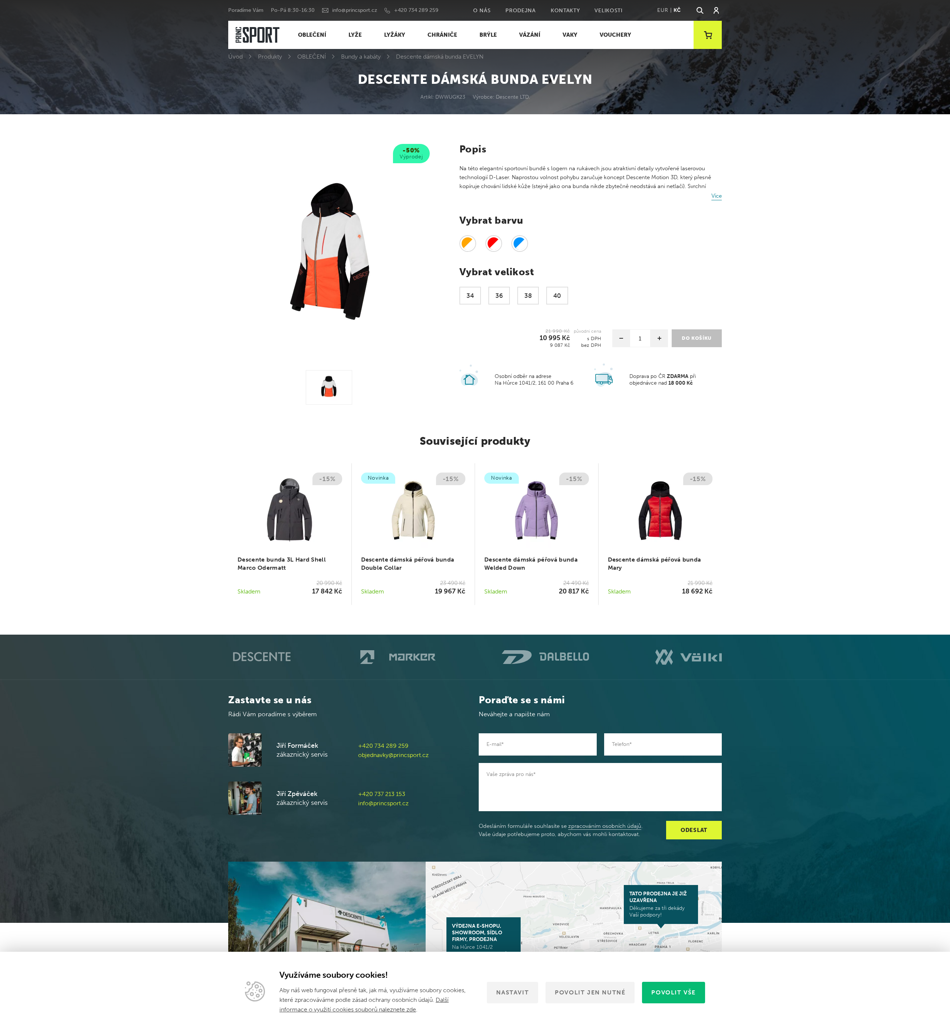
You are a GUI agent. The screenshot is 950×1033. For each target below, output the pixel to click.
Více (716, 196)
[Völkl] (688, 656)
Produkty (270, 56)
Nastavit (512, 992)
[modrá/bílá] (519, 243)
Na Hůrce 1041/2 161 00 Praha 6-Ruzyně (479, 940)
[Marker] (398, 657)
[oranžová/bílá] (467, 243)
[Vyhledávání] (699, 10)
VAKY (570, 35)
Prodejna (520, 10)
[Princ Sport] (257, 35)
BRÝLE (488, 35)
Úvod (235, 56)
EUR (662, 10)
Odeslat (694, 830)
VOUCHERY (615, 35)
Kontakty (565, 10)
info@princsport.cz (354, 10)
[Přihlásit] (716, 10)
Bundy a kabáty (361, 56)
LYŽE (355, 35)
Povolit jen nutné (590, 992)
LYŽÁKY (394, 35)
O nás (482, 10)
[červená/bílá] (493, 243)
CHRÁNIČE (442, 35)
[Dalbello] (545, 657)
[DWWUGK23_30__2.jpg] (329, 387)
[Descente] (261, 657)
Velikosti (608, 10)
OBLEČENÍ (312, 35)
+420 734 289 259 (416, 10)
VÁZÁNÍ (529, 35)
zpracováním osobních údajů (604, 826)
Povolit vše (673, 992)
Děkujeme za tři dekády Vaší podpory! (658, 904)
